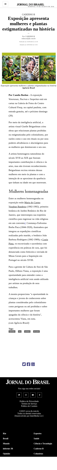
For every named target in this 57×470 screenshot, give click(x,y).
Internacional (9, 464)
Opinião (6, 454)
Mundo (6, 443)
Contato (6, 469)
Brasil (5, 438)
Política (6, 459)
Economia (38, 459)
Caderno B (39, 448)
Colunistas (38, 454)
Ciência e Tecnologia (43, 443)
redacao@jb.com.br (29, 38)
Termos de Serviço (29, 404)
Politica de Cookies (29, 406)
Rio (4, 433)
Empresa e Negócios (43, 464)
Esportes (37, 433)
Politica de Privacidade (29, 401)
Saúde (36, 438)
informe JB (8, 448)
